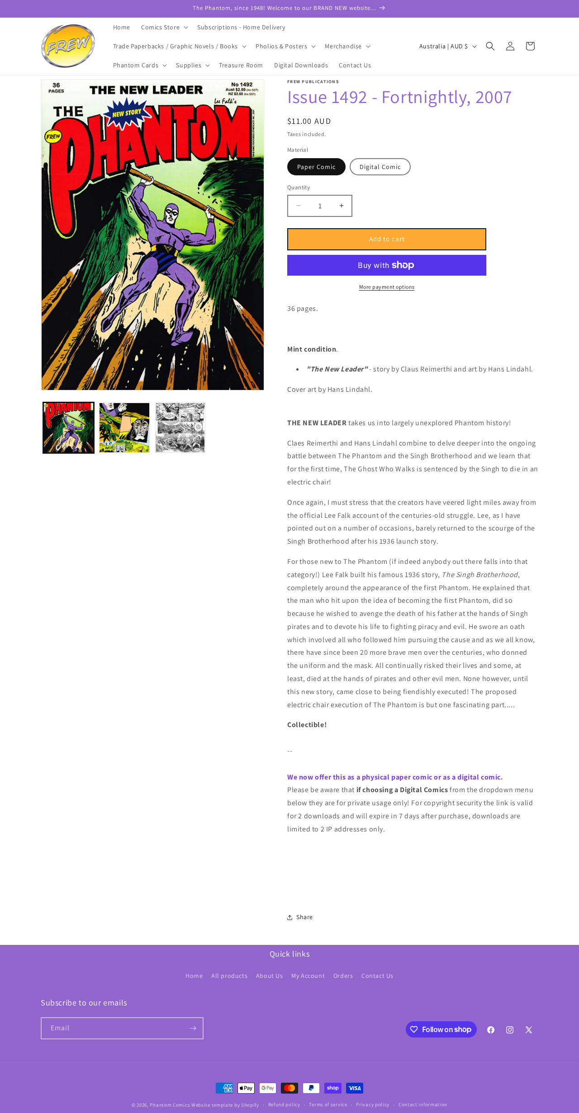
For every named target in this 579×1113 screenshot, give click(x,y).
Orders (343, 976)
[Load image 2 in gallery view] (124, 427)
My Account (308, 976)
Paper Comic (316, 167)
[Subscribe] (193, 1028)
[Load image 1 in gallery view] (68, 427)
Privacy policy (372, 1104)
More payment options (387, 286)
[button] (164, 27)
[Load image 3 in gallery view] (180, 427)
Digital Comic (380, 167)
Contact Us (377, 976)
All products (229, 976)
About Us (269, 976)
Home (194, 976)
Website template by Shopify (225, 1105)
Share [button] (304, 917)
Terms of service (328, 1104)
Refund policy (284, 1104)
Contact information (423, 1104)
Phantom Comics (170, 1105)
